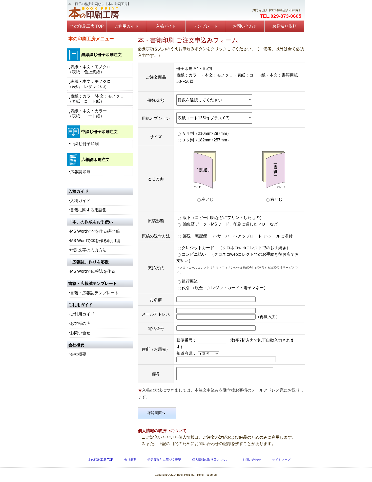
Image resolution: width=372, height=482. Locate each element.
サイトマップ (281, 459)
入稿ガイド (166, 26)
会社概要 (78, 354)
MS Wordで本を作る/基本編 (95, 231)
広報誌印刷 (80, 172)
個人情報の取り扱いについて (212, 459)
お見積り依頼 (284, 26)
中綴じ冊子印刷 (84, 144)
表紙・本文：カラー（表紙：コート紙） (87, 113)
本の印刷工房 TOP (87, 26)
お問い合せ (80, 333)
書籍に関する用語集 (88, 210)
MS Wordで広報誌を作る (92, 271)
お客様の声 (80, 323)
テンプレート (205, 26)
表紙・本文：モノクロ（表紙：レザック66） (89, 84)
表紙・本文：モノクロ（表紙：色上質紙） (89, 69)
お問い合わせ (245, 26)
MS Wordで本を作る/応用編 (95, 240)
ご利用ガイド (126, 26)
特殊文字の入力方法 (88, 250)
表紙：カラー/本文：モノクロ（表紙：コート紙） (96, 98)
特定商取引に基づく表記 (164, 459)
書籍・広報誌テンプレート (94, 293)
